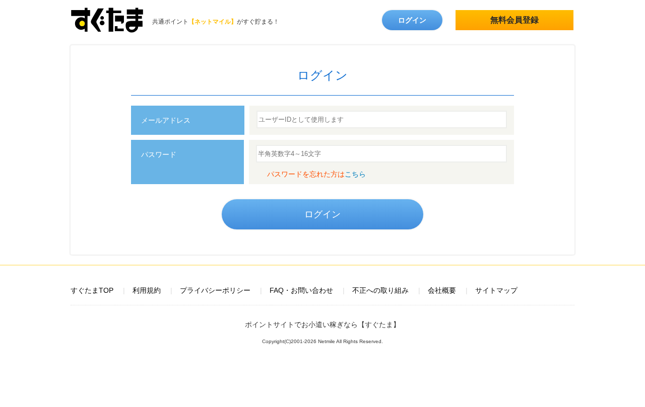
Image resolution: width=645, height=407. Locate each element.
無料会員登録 (514, 20)
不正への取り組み (380, 290)
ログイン (412, 20)
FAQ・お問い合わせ (301, 290)
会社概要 (442, 290)
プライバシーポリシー (215, 290)
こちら (355, 174)
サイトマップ (496, 290)
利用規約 (147, 290)
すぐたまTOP (92, 290)
